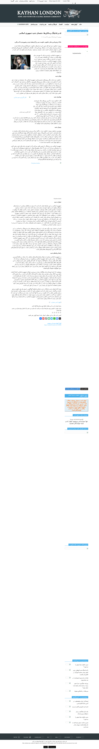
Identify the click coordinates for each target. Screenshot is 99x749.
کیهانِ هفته (74, 24)
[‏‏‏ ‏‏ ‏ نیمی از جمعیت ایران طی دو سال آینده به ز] (70, 156)
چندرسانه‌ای (34, 24)
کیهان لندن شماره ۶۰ (55, 302)
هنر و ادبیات (42, 24)
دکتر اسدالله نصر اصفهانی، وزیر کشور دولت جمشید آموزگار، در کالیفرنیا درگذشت (80, 672)
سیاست (67, 24)
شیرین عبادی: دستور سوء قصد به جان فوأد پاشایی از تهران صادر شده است (80, 725)
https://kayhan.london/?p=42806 (52, 325)
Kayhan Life (24, 24)
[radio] (60, 313)
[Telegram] (75, 3)
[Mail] (82, 3)
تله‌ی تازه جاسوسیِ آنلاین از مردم (80, 706)
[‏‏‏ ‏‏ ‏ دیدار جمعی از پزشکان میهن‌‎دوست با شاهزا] (82, 89)
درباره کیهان (32, 1)
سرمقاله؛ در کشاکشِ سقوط (81, 691)
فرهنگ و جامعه (52, 24)
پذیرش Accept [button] (52, 747)
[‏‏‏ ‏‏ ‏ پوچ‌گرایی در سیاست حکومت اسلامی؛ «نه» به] (70, 318)
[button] (86, 24)
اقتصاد (60, 24)
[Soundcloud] (77, 3)
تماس (16, 1)
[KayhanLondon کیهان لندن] (49, 13)
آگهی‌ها (12, 1)
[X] (73, 3)
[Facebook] (87, 3)
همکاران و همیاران (23, 1)
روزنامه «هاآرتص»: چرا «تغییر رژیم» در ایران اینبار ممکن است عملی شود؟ (80, 685)
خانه (80, 24)
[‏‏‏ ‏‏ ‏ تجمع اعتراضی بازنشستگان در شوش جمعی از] (82, 267)
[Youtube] (70, 3)
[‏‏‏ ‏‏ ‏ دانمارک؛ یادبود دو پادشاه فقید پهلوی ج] (70, 66)
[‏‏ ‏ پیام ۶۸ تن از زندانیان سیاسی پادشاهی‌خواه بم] (82, 185)
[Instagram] (85, 3)
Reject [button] (45, 747)
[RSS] (80, 3)
